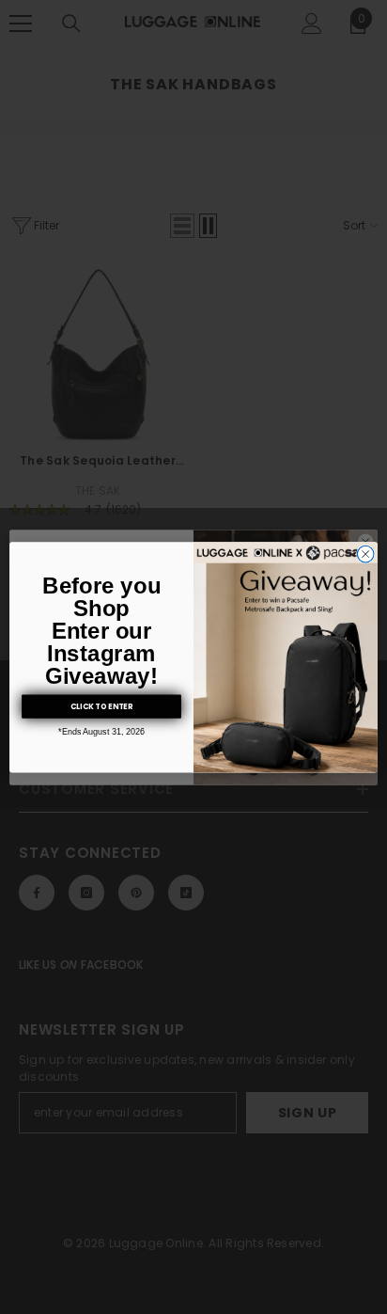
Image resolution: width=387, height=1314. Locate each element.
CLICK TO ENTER (101, 706)
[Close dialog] (365, 554)
